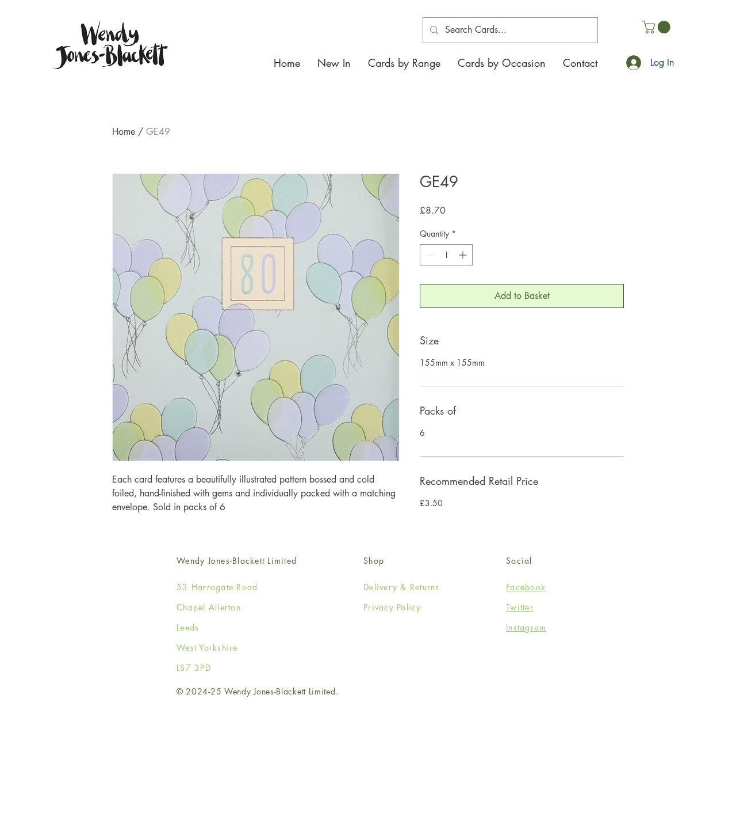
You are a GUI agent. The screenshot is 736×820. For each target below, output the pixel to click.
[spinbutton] (446, 255)
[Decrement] (428, 255)
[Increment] (464, 255)
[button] (404, 62)
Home (123, 132)
